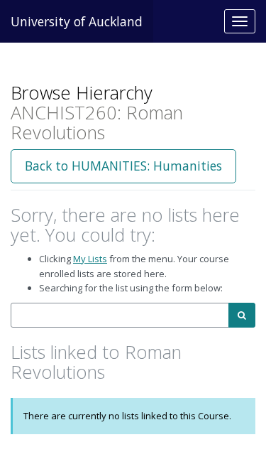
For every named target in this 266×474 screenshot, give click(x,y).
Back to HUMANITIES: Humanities (123, 165)
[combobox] (120, 315)
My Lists (90, 258)
